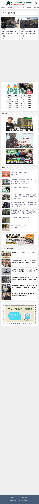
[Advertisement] (19, 60)
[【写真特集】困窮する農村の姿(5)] (6, 220)
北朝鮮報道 (9, 7)
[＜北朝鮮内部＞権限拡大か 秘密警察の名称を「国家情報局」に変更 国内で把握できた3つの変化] (6, 204)
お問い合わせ (24, 497)
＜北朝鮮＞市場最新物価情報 (19, 187)
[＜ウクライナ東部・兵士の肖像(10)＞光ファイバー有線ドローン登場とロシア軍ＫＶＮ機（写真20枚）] (6, 197)
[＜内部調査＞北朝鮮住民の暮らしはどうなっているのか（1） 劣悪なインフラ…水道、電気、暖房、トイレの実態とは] (6, 182)
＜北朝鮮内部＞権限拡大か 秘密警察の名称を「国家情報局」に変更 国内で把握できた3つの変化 (23, 204)
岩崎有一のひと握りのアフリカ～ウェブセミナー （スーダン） (10, 34)
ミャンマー (16, 7)
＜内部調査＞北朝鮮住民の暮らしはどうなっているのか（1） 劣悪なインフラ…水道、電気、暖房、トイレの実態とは (24, 181)
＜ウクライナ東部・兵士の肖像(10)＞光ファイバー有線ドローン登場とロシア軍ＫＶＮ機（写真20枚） (24, 196)
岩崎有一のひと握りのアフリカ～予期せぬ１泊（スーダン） (29, 34)
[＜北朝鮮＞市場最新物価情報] (6, 189)
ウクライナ (22, 7)
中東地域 (29, 7)
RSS (18, 497)
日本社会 (3, 7)
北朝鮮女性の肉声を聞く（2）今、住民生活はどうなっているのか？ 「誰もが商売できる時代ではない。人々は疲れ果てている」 (24, 211)
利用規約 (13, 497)
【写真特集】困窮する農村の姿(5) (21, 217)
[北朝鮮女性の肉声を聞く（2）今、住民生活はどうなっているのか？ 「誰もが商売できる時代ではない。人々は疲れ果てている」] (6, 212)
